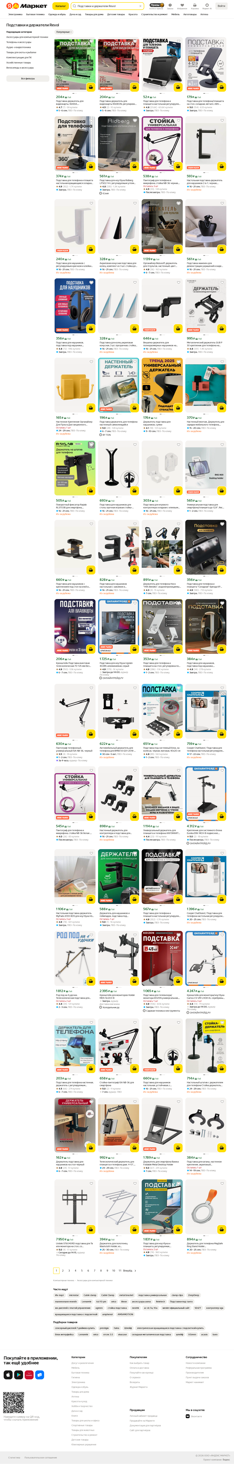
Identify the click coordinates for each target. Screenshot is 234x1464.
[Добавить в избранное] (91, 41)
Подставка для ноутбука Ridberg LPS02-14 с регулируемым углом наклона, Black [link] (117, 182)
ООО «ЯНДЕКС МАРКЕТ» (217, 1455)
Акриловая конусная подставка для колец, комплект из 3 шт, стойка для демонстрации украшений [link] (118, 265)
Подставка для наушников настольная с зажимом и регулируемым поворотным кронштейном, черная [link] (114, 585)
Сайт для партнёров (140, 1430)
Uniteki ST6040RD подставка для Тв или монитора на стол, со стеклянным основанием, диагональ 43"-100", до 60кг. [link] (75, 1245)
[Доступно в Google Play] (18, 1379)
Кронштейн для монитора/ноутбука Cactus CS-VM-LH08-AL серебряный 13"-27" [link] (205, 996)
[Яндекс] (226, 1459)
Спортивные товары (82, 1425)
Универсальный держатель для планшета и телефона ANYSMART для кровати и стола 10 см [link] (160, 832)
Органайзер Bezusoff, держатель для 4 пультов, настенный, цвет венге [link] (160, 265)
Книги (74, 1415)
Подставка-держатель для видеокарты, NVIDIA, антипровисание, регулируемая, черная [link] (72, 102)
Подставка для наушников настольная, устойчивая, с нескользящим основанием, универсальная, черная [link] (157, 1084)
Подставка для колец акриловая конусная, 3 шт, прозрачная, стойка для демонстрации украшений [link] (118, 344)
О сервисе (135, 1377)
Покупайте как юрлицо (141, 1372)
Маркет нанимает (195, 1382)
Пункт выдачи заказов (197, 1377)
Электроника (78, 1382)
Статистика (14, 1457)
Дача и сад (76, 1411)
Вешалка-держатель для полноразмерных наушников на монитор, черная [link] (159, 344)
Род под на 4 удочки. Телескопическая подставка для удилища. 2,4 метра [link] (72, 996)
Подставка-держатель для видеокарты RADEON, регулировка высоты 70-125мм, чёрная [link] (118, 102)
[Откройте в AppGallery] (29, 1379)
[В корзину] (91, 87)
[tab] (15, 15)
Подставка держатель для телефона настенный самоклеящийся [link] (118, 423)
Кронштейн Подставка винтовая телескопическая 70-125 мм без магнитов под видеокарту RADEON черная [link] (74, 664)
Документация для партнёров (145, 1425)
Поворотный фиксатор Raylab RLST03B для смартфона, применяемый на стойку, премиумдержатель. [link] (71, 506)
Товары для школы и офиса (85, 1420)
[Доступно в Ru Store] (39, 1379)
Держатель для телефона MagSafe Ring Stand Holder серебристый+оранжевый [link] (205, 1245)
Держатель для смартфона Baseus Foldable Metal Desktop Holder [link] (161, 1163)
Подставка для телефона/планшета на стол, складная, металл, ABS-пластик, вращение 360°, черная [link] (205, 102)
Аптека (75, 1396)
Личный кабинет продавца (143, 1416)
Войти (221, 6)
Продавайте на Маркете (142, 1420)
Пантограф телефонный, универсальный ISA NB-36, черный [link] (74, 749)
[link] (59, 1295)
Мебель (75, 1368)
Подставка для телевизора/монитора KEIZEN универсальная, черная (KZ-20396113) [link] (160, 996)
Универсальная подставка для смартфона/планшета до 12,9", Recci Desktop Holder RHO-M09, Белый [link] (205, 506)
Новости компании (195, 1363)
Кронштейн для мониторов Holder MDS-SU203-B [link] (117, 996)
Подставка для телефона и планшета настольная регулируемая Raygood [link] (162, 102)
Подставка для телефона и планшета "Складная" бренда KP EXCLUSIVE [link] (203, 585)
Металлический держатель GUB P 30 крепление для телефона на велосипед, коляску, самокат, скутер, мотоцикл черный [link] (204, 344)
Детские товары (80, 1439)
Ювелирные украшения (83, 1444)
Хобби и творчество (81, 1406)
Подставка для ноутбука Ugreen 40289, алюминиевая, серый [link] (116, 664)
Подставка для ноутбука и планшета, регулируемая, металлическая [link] (156, 1245)
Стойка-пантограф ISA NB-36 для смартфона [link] (117, 1084)
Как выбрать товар (139, 1363)
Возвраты (135, 1382)
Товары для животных (82, 1430)
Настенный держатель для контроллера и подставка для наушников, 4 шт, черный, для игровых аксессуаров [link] (115, 832)
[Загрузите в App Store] (8, 1379)
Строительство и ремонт (84, 1435)
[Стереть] (140, 6)
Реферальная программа (199, 1368)
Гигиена (75, 1377)
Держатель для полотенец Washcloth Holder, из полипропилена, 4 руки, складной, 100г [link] (117, 1245)
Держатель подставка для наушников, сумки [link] (156, 423)
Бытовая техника (80, 1372)
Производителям (195, 1372)
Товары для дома (80, 1392)
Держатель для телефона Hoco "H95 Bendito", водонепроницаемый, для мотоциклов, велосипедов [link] (162, 585)
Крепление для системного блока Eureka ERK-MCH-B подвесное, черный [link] (204, 832)
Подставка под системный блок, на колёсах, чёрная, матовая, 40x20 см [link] (161, 749)
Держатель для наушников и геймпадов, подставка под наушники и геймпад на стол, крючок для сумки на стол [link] (115, 914)
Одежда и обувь (79, 1387)
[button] (64, 31)
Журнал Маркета (138, 1387)
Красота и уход (79, 1401)
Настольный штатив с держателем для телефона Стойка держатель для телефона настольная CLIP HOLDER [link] (205, 1084)
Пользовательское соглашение (41, 1457)
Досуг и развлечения (82, 1363)
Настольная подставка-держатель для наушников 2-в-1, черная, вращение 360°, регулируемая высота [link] (204, 182)
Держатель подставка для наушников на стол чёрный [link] (70, 1163)
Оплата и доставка (139, 1368)
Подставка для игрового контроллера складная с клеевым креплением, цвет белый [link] (160, 506)
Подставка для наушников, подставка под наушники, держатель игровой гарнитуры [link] (72, 344)
